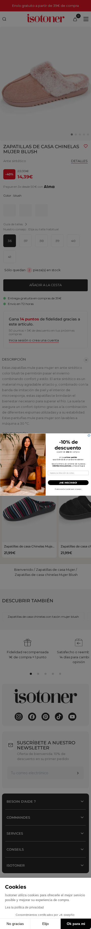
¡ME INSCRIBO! (68, 482)
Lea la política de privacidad (24, 907)
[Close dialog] (89, 435)
